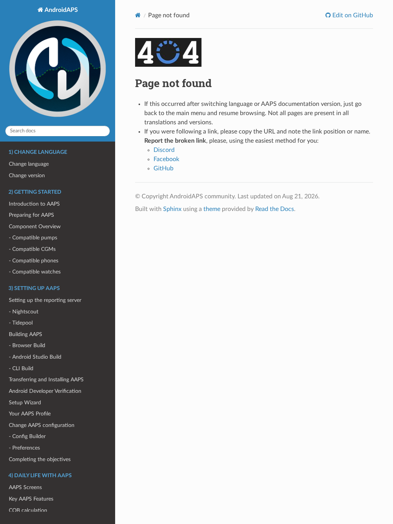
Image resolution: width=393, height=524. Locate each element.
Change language (29, 164)
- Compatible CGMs (32, 249)
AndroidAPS (60, 10)
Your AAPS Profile (30, 414)
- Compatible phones (33, 261)
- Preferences (24, 448)
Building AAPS (25, 334)
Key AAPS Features (31, 499)
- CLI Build (21, 368)
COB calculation (28, 510)
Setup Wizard (25, 402)
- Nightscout (23, 312)
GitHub (163, 168)
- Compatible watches (35, 272)
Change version (27, 175)
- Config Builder (27, 436)
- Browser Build (27, 345)
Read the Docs (274, 209)
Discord (164, 150)
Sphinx (172, 209)
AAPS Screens (25, 487)
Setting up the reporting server (45, 300)
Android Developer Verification (45, 391)
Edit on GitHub (352, 15)
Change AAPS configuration (41, 425)
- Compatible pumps (33, 238)
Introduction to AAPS (34, 204)
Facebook (166, 159)
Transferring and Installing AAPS (46, 379)
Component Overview (35, 226)
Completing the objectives (40, 459)
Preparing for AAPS (31, 215)
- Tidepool (21, 323)
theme (211, 209)
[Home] (138, 15)
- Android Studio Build (35, 357)
